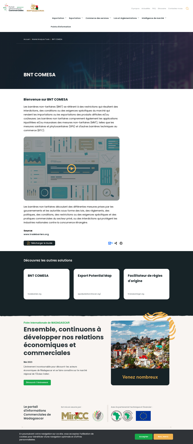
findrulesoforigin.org (136, 294)
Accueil (27, 39)
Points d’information (61, 26)
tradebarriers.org (34, 294)
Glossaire (162, 8)
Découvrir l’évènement (37, 382)
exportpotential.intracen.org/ (89, 294)
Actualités (146, 8)
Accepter (143, 436)
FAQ (154, 8)
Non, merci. (163, 436)
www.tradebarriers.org (36, 234)
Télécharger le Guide (41, 243)
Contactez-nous (175, 8)
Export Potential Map (95, 275)
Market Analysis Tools (41, 39)
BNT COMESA (38, 275)
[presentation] (95, 307)
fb (112, 243)
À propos (135, 8)
